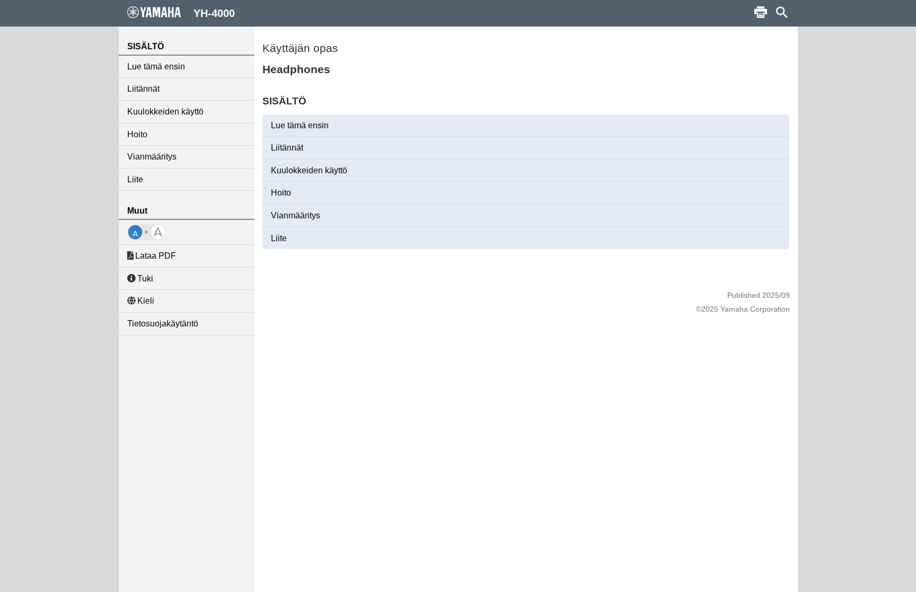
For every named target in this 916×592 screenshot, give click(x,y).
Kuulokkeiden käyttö (165, 111)
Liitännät (143, 88)
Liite (135, 179)
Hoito (137, 134)
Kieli (145, 300)
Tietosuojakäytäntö (162, 323)
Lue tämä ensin (156, 66)
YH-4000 (214, 13)
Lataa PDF (155, 255)
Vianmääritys (152, 156)
